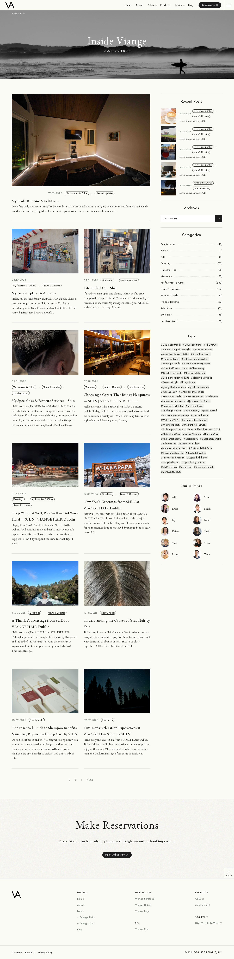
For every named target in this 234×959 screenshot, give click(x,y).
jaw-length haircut (172, 410)
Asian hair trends (201, 354)
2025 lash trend (193, 344)
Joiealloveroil (210, 410)
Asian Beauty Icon (203, 349)
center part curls (171, 363)
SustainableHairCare (201, 448)
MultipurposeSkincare (174, 429)
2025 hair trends (172, 344)
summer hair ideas (189, 443)
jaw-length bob (195, 406)
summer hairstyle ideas (174, 448)
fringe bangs (188, 382)
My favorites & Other (77, 193)
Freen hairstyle (170, 382)
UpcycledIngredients (194, 462)
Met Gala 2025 (171, 420)
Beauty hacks (108, 612)
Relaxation (107, 720)
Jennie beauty (192, 410)
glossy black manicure (174, 387)
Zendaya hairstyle (205, 467)
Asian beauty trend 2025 (176, 354)
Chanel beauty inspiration (197, 363)
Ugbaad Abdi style (198, 457)
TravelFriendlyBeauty (173, 457)
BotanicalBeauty (171, 359)
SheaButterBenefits (211, 439)
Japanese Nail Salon (173, 406)
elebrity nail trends (202, 377)
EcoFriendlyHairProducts (176, 377)
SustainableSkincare (173, 453)
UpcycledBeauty (171, 462)
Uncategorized (20, 393)
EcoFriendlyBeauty (195, 373)
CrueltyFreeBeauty (172, 373)
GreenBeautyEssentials (192, 391)
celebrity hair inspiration (196, 359)
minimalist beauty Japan (195, 420)
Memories (107, 280)
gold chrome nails (199, 387)
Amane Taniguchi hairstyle (176, 349)
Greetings (18, 499)
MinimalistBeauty (171, 424)
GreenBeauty (170, 391)
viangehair (186, 467)
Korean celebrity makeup (176, 415)
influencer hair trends (174, 401)
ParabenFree (211, 434)
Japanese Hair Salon (199, 401)
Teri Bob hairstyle (197, 453)
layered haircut (200, 415)
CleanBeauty (197, 368)
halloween (212, 396)
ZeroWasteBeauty (172, 472)
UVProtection (170, 467)
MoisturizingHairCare (195, 424)
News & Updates (104, 193)
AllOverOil (211, 344)
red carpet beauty (172, 439)
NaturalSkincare (192, 434)
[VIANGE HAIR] (23, 5)
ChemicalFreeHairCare (175, 368)
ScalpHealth (192, 439)
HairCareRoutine (194, 396)
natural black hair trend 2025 (204, 429)
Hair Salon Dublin (172, 396)
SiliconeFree (169, 443)
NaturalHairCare (171, 434)
